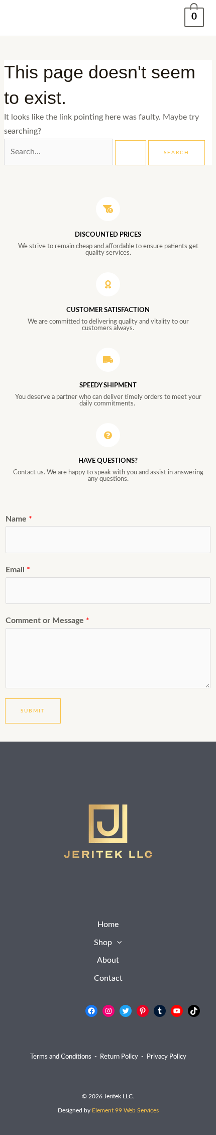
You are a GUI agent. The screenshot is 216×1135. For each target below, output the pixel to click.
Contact (108, 978)
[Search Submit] (130, 152)
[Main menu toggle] (23, 18)
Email (18, 570)
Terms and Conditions (60, 1057)
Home (108, 924)
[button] (117, 943)
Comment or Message (47, 621)
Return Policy (119, 1057)
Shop (103, 943)
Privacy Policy (166, 1057)
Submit (33, 710)
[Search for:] (76, 152)
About (108, 960)
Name (19, 519)
